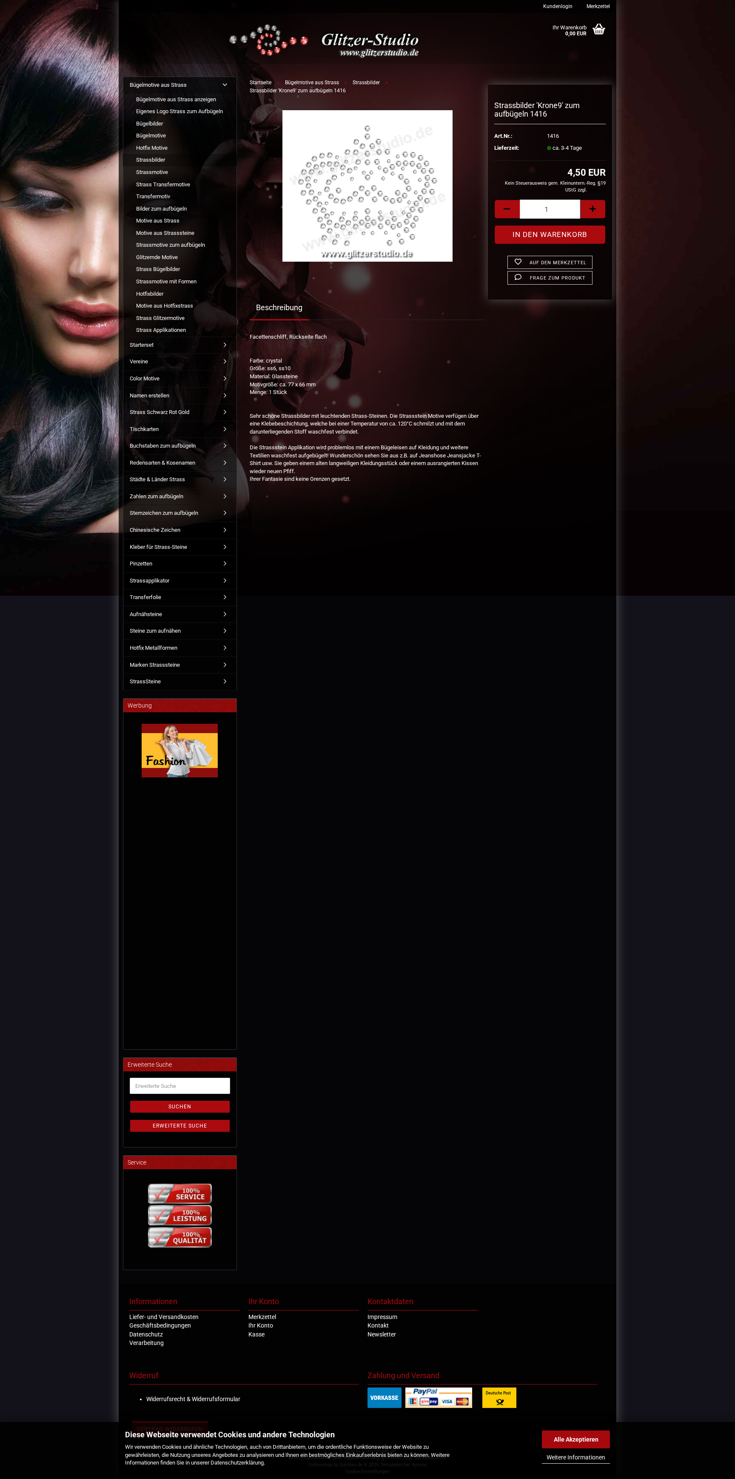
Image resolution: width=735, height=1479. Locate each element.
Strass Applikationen (161, 330)
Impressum (382, 1316)
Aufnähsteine (146, 614)
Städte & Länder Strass (157, 479)
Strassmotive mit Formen (166, 281)
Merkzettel (597, 6)
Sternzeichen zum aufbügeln (164, 513)
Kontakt (378, 1325)
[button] (507, 209)
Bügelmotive (151, 135)
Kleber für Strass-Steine (158, 547)
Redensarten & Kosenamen (162, 463)
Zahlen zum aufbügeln (156, 496)
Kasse (256, 1334)
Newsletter (382, 1334)
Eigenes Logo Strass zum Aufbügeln (179, 111)
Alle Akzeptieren (576, 1439)
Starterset (142, 345)
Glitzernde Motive (157, 257)
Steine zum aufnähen (155, 631)
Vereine (139, 361)
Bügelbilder (149, 123)
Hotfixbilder (149, 294)
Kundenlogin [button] (557, 6)
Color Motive (145, 378)
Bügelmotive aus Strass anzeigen (176, 99)
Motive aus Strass (157, 220)
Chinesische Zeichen (155, 530)
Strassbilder (150, 160)
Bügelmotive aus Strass (158, 85)
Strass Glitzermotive (160, 318)
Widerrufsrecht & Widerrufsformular (193, 1399)
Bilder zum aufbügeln (161, 209)
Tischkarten (144, 429)
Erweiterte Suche (180, 1126)
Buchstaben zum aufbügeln (163, 446)
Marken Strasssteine (155, 665)
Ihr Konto (260, 1325)
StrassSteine (145, 681)
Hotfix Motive (152, 148)
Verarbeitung (146, 1342)
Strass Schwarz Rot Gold (159, 412)
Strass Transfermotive (163, 184)
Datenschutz (146, 1334)
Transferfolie (145, 597)
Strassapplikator (149, 580)
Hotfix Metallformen (153, 648)
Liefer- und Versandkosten (164, 1316)
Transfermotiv (153, 196)
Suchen (179, 1107)
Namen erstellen (149, 395)
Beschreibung (279, 307)
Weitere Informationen (576, 1457)
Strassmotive (152, 172)
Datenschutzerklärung (237, 1462)
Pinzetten (141, 563)
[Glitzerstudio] (326, 41)
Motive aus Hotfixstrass (164, 306)
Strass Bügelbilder (158, 269)
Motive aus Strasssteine (165, 233)
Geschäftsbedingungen (160, 1325)
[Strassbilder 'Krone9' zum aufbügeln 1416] (367, 186)
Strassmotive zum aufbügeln (170, 245)
